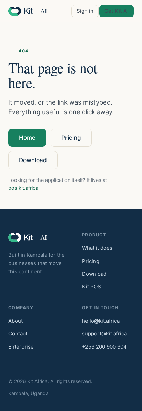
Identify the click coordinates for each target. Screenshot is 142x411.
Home (27, 137)
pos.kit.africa (23, 188)
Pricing (71, 137)
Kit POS (91, 286)
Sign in (85, 11)
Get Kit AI (116, 11)
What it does (97, 248)
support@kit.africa (104, 333)
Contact (17, 333)
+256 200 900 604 (104, 346)
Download (33, 160)
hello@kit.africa (101, 320)
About (15, 320)
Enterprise (21, 346)
